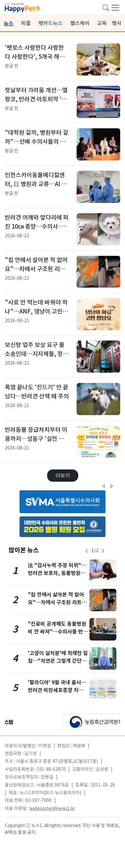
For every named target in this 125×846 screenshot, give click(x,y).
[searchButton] (106, 7)
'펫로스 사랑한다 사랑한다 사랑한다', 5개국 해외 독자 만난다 (35, 56)
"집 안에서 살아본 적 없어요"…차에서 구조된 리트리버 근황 (36, 268)
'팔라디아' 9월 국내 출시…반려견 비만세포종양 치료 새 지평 (57, 690)
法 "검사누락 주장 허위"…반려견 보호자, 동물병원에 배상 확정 (57, 573)
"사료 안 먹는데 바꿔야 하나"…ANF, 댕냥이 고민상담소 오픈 (36, 311)
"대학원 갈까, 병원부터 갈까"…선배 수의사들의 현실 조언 (36, 141)
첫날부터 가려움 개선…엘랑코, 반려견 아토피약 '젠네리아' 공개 (36, 99)
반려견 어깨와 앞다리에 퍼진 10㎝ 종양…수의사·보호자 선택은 (37, 226)
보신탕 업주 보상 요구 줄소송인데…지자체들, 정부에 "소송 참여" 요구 (36, 353)
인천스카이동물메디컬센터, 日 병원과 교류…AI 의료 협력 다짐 (36, 183)
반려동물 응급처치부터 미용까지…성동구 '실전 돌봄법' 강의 (36, 438)
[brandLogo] (22, 7)
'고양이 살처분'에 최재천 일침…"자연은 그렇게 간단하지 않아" (58, 661)
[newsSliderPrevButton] (87, 550)
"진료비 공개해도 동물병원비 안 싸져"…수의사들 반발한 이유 (58, 632)
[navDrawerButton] (115, 7)
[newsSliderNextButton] (103, 550)
